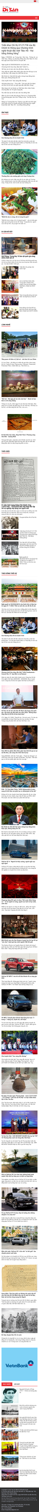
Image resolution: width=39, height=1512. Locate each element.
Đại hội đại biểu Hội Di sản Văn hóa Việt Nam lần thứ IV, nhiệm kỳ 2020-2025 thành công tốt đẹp (28, 1472)
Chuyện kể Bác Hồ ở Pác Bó (28, 517)
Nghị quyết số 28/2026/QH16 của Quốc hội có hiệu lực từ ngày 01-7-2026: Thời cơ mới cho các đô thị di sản (28, 560)
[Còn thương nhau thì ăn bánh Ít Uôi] (20, 127)
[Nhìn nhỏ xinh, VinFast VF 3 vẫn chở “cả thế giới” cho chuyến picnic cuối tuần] (20, 1238)
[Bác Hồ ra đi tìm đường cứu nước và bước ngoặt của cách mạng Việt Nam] (10, 1410)
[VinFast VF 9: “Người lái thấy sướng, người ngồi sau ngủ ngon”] (20, 850)
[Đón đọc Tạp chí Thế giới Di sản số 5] (20, 1364)
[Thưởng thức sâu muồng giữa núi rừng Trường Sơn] (20, 161)
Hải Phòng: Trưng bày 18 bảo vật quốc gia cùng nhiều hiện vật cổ (18, 257)
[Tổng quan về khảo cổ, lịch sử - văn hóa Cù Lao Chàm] (20, 344)
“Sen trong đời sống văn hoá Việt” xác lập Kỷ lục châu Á (28, 296)
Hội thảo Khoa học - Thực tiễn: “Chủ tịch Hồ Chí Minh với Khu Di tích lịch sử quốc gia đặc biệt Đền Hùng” (19, 84)
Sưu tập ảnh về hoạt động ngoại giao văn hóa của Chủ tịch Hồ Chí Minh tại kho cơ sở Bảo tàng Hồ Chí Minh (28, 545)
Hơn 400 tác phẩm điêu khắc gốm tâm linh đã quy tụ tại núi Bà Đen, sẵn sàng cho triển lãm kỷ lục (19, 72)
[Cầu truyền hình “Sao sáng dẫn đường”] (20, 1042)
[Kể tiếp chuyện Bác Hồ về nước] (20, 1320)
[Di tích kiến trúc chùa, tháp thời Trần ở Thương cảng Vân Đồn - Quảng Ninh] (20, 422)
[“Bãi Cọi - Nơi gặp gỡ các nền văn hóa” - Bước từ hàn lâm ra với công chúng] (20, 383)
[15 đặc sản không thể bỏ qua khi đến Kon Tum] (10, 1434)
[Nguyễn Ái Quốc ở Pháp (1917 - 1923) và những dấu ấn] (10, 1395)
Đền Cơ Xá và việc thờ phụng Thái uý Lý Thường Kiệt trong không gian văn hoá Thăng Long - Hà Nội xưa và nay (19, 97)
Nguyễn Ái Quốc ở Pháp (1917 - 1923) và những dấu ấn (28, 1390)
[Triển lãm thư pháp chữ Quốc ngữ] (10, 272)
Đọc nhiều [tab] (7, 1384)
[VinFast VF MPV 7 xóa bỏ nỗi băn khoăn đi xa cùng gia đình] (20, 964)
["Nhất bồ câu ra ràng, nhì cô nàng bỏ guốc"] (20, 201)
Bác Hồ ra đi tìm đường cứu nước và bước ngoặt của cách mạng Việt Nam (28, 1407)
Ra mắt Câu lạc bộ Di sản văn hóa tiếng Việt (16, 92)
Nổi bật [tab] (17, 1384)
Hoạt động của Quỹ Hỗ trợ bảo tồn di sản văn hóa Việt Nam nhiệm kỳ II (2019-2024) (29, 309)
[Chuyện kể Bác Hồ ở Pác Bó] (10, 523)
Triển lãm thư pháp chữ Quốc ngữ (27, 267)
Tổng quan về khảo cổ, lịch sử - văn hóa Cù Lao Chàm (28, 1457)
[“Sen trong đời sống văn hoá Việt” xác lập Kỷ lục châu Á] (10, 299)
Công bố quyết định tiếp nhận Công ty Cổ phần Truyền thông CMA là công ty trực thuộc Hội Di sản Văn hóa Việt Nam (29, 1446)
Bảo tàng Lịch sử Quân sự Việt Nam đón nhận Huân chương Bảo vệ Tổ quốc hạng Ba (18, 88)
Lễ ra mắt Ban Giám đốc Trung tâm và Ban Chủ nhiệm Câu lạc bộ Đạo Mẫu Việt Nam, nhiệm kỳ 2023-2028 (28, 284)
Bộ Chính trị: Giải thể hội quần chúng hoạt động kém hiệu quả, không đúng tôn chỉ (18, 76)
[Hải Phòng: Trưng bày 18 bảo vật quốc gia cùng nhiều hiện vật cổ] (20, 245)
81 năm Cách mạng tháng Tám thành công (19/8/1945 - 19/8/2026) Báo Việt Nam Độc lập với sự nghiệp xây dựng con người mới (18, 506)
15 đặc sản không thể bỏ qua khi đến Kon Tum (28, 1430)
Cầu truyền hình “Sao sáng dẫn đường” (14, 80)
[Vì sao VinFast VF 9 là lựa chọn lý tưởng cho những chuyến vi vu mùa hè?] (20, 1199)
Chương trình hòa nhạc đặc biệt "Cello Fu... (15, 67)
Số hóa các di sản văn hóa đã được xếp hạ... (16, 69)
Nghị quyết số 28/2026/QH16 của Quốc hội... (16, 64)
